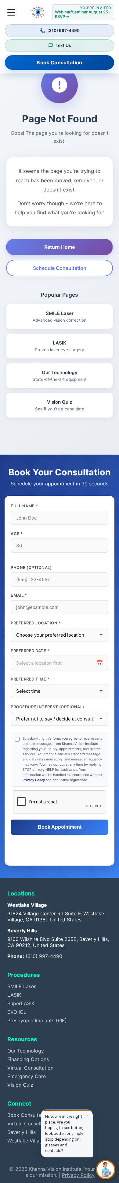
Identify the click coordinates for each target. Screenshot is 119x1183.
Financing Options (28, 1059)
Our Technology (25, 1051)
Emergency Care (26, 1076)
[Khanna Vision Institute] (37, 12)
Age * (17, 533)
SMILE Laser (21, 986)
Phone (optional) (31, 567)
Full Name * (24, 505)
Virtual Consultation (30, 1068)
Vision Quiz (20, 1085)
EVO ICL (16, 1012)
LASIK (14, 995)
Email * (19, 595)
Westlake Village (26, 1141)
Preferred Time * (30, 679)
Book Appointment (59, 827)
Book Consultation (59, 62)
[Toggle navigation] (11, 12)
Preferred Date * (30, 650)
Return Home (59, 247)
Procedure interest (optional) (47, 706)
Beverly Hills (21, 1132)
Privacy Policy (34, 780)
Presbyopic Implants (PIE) (37, 1020)
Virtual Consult (24, 1123)
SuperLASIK (20, 1003)
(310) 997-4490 (44, 956)
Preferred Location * (36, 622)
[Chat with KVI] (105, 1169)
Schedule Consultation (59, 268)
